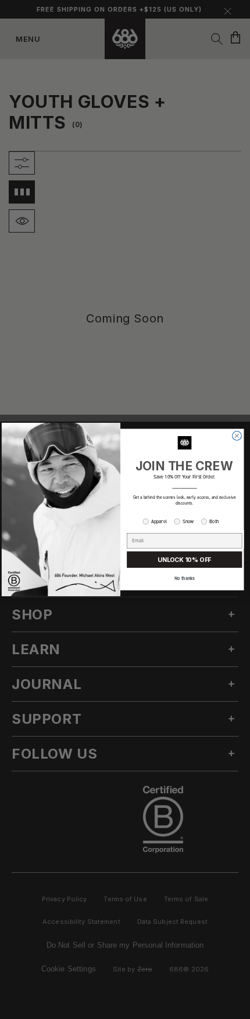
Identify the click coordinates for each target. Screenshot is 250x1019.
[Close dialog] (237, 435)
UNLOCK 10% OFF (184, 560)
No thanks (184, 578)
